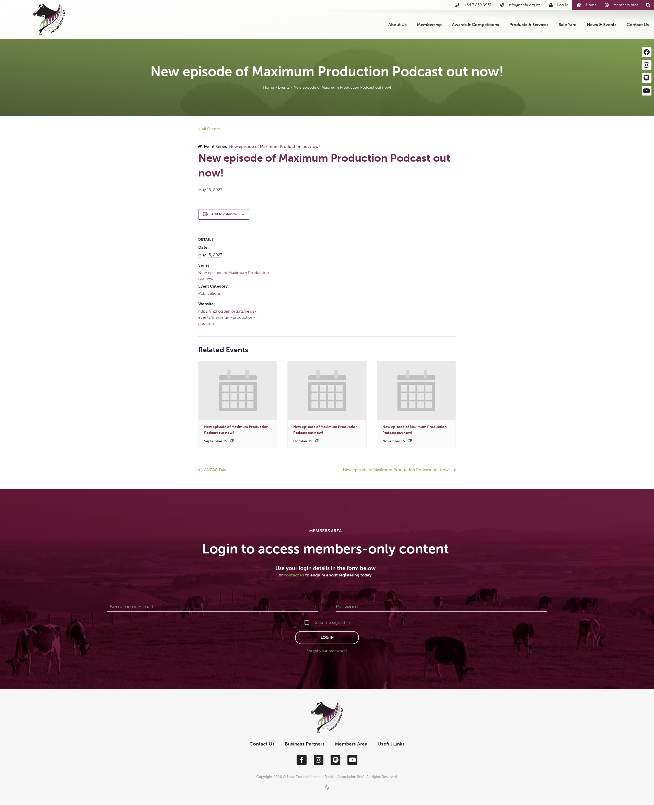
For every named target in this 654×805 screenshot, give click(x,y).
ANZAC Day (214, 469)
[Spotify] (646, 77)
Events (283, 87)
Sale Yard (568, 24)
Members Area (351, 744)
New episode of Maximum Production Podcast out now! (397, 469)
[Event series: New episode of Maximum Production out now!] (232, 440)
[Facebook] (646, 52)
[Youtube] (646, 91)
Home (268, 87)
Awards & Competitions (475, 24)
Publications (209, 293)
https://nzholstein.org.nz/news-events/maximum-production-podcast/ (227, 317)
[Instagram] (646, 65)
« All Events (209, 128)
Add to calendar (224, 214)
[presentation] (237, 390)
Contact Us (638, 24)
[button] (648, 5)
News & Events (601, 24)
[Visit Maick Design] (327, 787)
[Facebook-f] (301, 760)
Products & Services (528, 24)
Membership (429, 24)
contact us (294, 575)
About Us (397, 24)
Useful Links (391, 744)
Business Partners (305, 744)
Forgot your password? (327, 650)
